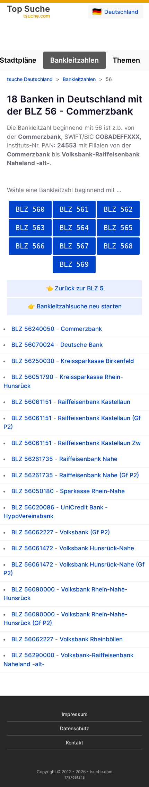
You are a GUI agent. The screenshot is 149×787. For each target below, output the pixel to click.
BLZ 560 (30, 209)
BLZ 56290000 (32, 655)
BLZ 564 (74, 228)
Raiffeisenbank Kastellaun (94, 401)
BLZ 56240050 (32, 328)
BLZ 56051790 (32, 376)
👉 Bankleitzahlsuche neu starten (75, 306)
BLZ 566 (30, 246)
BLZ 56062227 (32, 532)
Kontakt (74, 742)
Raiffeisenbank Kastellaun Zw (99, 443)
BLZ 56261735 (32, 458)
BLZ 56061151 (31, 401)
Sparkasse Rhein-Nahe (92, 491)
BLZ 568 (118, 246)
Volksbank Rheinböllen (91, 639)
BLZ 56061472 (32, 548)
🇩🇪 (115, 11)
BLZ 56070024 (32, 344)
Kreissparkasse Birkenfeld (97, 361)
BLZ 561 (74, 209)
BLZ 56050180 (32, 491)
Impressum (74, 714)
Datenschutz (74, 728)
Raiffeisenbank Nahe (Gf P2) (99, 475)
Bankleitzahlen (74, 60)
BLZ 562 (118, 209)
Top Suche (28, 12)
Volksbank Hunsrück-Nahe (96, 548)
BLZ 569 (74, 264)
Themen (126, 60)
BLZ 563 (30, 228)
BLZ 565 (118, 228)
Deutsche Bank (81, 344)
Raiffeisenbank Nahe (88, 458)
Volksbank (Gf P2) (85, 532)
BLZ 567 (74, 246)
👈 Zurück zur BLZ (75, 288)
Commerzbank (81, 328)
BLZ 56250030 (32, 361)
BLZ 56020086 (32, 507)
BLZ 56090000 (33, 589)
